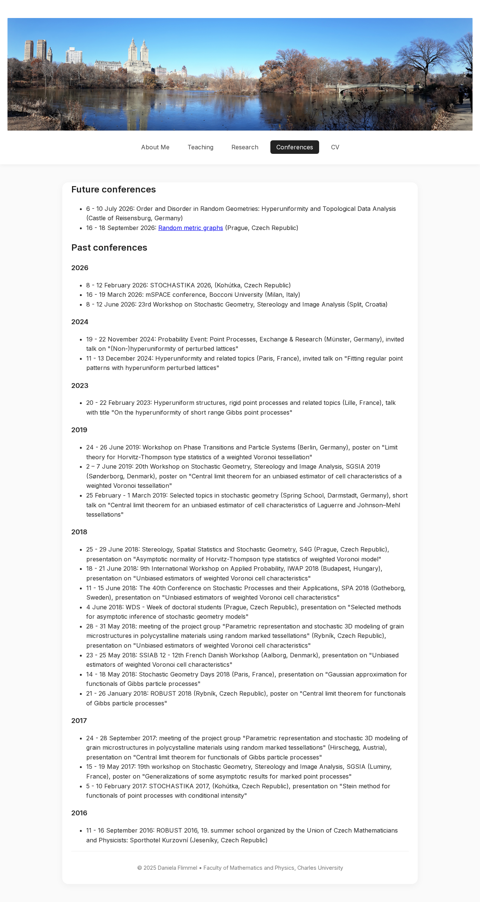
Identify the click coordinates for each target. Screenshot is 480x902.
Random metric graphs (190, 228)
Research (244, 147)
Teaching (200, 147)
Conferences (294, 147)
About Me (155, 147)
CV (335, 147)
